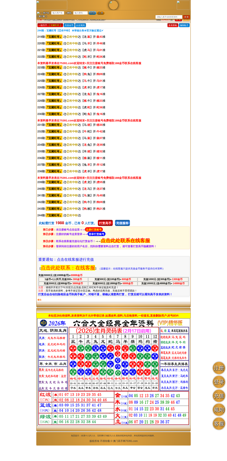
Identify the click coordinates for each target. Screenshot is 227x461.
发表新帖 (172, 25)
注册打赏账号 (94, 229)
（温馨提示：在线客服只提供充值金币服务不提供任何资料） (131, 268)
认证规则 (80, 25)
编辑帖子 (184, 25)
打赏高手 (105, 223)
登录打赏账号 (96, 234)
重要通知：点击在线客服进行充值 (66, 259)
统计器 (42, 16)
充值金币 (69, 25)
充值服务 (122, 223)
